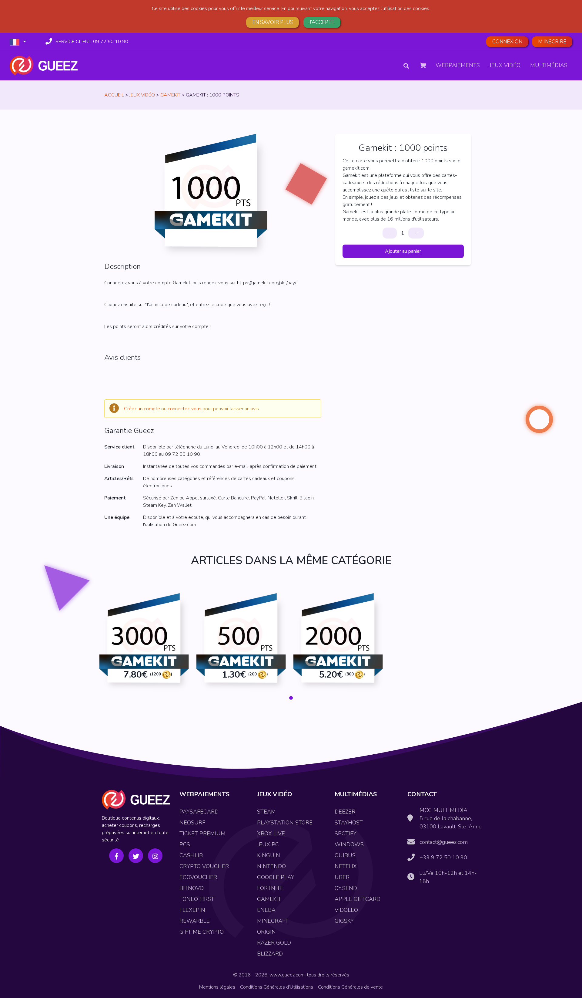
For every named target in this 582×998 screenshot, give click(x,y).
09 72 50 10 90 (91, 41)
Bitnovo (191, 888)
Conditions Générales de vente (350, 987)
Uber (342, 877)
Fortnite (270, 888)
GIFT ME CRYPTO (201, 931)
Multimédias (548, 65)
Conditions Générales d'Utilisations (276, 987)
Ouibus (345, 855)
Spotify (345, 833)
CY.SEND (346, 888)
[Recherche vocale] (413, 66)
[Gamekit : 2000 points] (339, 643)
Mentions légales (217, 987)
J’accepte (321, 22)
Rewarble (194, 921)
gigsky (344, 921)
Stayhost (349, 822)
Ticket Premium (202, 833)
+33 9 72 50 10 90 (443, 857)
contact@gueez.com (444, 842)
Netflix (346, 866)
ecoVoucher (198, 877)
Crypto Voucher (204, 866)
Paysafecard (199, 811)
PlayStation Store (285, 822)
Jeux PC (268, 844)
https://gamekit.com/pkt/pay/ (266, 282)
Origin (266, 931)
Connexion (507, 41)
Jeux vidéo (505, 65)
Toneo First (196, 899)
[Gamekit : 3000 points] (145, 643)
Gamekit (170, 95)
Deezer (345, 811)
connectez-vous (184, 408)
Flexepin (192, 910)
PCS (184, 844)
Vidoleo (346, 910)
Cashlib (191, 855)
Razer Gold (274, 942)
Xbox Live (271, 833)
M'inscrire (552, 41)
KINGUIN (268, 855)
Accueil (114, 95)
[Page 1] (291, 698)
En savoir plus (272, 22)
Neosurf (192, 822)
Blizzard (270, 953)
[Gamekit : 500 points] (242, 643)
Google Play (275, 877)
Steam (266, 811)
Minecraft (273, 921)
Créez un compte (142, 408)
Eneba (266, 910)
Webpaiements (458, 65)
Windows (349, 844)
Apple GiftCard (357, 899)
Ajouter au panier (403, 251)
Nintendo (271, 866)
